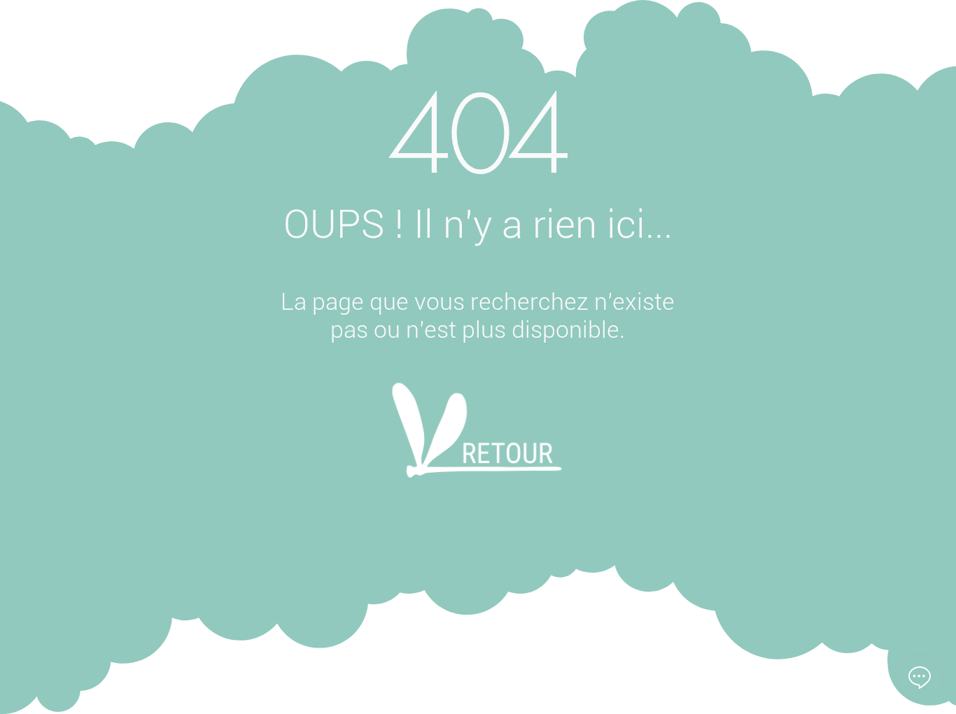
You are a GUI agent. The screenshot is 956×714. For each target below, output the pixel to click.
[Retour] (477, 448)
